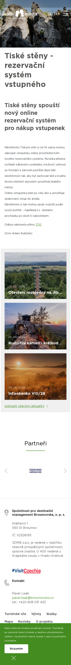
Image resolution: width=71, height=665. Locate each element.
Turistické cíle (15, 614)
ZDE (38, 224)
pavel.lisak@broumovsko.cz (33, 597)
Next (65, 471)
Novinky (24, 621)
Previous (6, 471)
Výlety (36, 614)
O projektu (44, 621)
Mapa (9, 621)
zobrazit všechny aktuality (24, 406)
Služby (51, 614)
